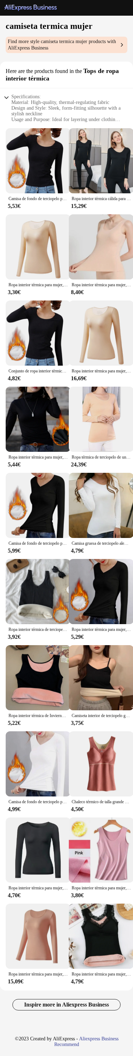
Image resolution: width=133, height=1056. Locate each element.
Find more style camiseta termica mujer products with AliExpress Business (62, 45)
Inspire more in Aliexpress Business (66, 1005)
